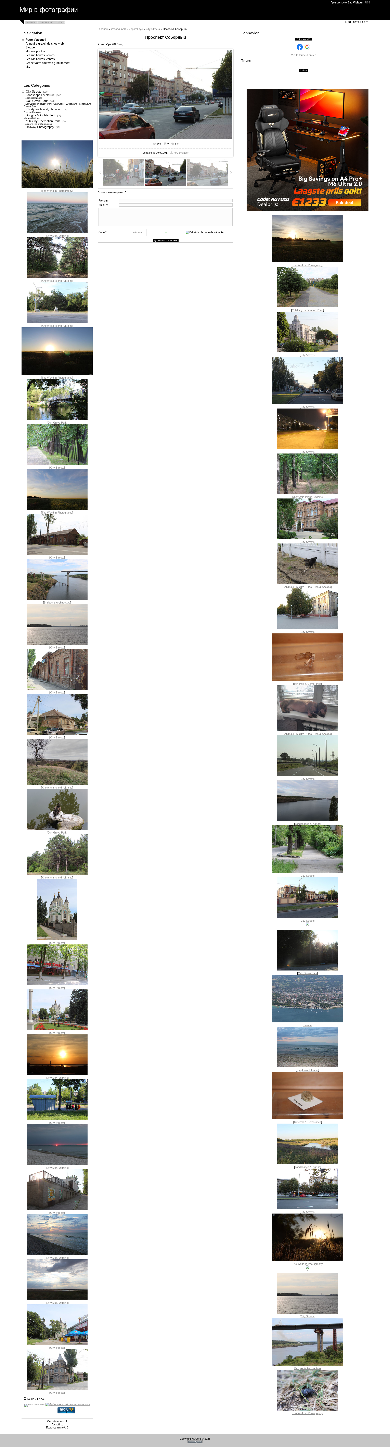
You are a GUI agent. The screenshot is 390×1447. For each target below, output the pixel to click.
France (307, 1025)
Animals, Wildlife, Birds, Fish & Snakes (307, 586)
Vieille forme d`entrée (303, 55)
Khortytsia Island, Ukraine (43, 109)
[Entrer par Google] (307, 47)
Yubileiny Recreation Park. (43, 121)
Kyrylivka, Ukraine (57, 235)
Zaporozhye (136, 29)
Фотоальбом (118, 29)
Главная (31, 22)
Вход (60, 22)
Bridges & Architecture (40, 115)
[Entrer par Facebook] (300, 47)
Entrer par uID (304, 39)
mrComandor (181, 152)
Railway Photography (40, 127)
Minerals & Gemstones (307, 683)
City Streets (33, 91)
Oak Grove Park (37, 101)
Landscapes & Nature (40, 95)
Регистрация (46, 22)
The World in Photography (57, 190)
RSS (367, 2)
